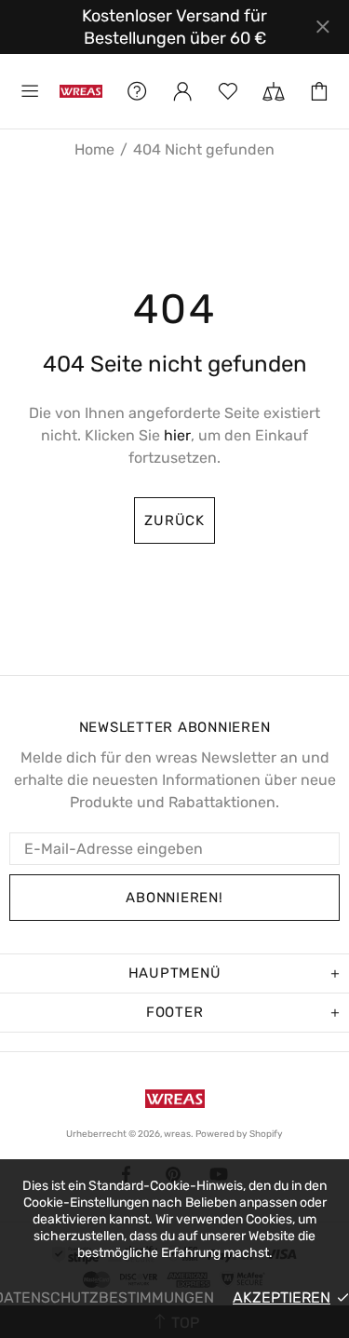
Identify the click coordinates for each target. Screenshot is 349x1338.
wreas (81, 92)
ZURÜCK (174, 520)
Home (94, 149)
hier (177, 435)
